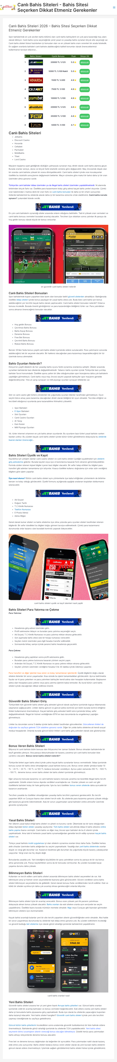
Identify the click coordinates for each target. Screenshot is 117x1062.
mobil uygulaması (36, 843)
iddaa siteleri (22, 300)
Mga (69, 908)
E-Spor (18, 411)
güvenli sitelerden (76, 296)
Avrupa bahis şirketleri (68, 1005)
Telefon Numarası (23, 509)
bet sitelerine (32, 924)
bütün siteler (28, 827)
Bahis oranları (53, 904)
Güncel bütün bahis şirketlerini (22, 1025)
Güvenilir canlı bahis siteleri (69, 1015)
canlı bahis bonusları (61, 192)
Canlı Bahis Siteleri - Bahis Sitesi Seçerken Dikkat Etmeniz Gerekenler (57, 7)
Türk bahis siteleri (61, 827)
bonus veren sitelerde (80, 785)
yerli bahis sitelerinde (89, 846)
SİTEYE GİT (85, 62)
